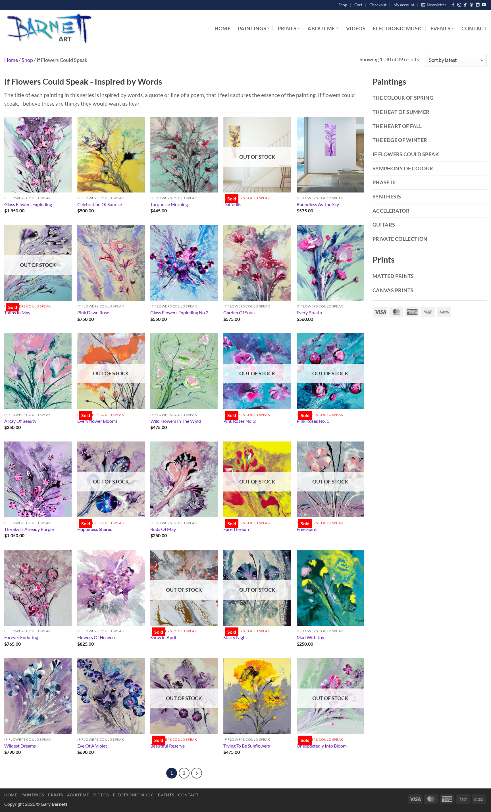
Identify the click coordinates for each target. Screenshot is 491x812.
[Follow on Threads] (471, 5)
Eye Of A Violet (92, 745)
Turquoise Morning (169, 204)
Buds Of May (163, 529)
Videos (355, 28)
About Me (321, 28)
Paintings (252, 28)
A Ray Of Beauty (20, 421)
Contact (474, 28)
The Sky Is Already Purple (29, 529)
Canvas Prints (393, 290)
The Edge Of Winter (400, 140)
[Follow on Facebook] (453, 5)
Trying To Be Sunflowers (246, 745)
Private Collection (400, 239)
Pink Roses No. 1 (313, 421)
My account (404, 4)
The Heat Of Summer (401, 112)
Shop (342, 4)
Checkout (377, 4)
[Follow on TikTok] (465, 5)
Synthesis (387, 196)
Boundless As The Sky (318, 204)
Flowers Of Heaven (96, 637)
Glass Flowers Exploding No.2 (179, 312)
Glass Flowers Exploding (28, 204)
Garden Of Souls (239, 312)
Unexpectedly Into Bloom (322, 745)
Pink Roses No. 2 (239, 421)
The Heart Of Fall (397, 126)
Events (440, 28)
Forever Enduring (21, 637)
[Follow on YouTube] (484, 5)
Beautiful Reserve (167, 745)
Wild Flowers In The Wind (175, 421)
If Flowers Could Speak (406, 154)
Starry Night (235, 637)
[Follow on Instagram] (459, 5)
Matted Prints (393, 276)
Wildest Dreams (20, 745)
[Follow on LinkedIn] (477, 5)
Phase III (384, 182)
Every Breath (309, 312)
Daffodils (232, 204)
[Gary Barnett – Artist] (75, 28)
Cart (358, 4)
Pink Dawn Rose (93, 312)
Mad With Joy (310, 637)
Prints (287, 28)
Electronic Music (398, 28)
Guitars (384, 224)
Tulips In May (17, 312)
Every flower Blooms (97, 421)
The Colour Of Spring (403, 98)
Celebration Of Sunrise (99, 204)
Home (222, 28)
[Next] (196, 773)
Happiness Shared (95, 529)
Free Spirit (307, 529)
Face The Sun (236, 529)
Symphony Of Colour (403, 168)
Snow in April (163, 637)
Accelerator (391, 211)
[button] (433, 5)
